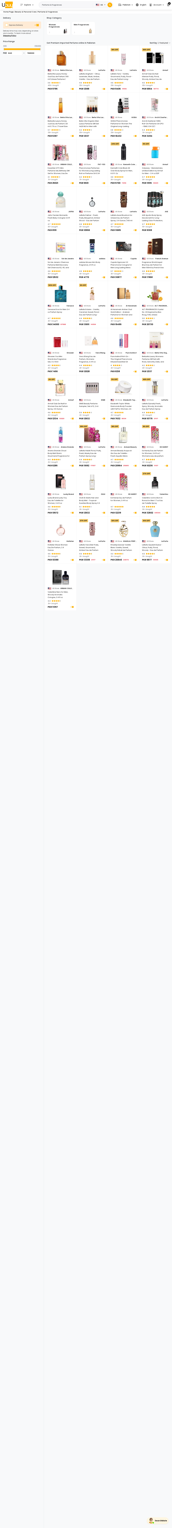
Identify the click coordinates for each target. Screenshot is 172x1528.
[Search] (110, 5)
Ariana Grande (67, 447)
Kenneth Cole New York (130, 164)
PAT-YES (101, 164)
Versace (70, 306)
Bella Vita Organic (161, 353)
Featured (164, 43)
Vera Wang (100, 353)
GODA (134, 117)
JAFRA (71, 212)
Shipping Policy (9, 35)
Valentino (164, 494)
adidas (102, 259)
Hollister (70, 541)
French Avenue (161, 259)
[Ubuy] (7, 4)
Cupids (133, 259)
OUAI (103, 494)
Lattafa (101, 70)
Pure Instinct (131, 353)
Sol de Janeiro (68, 259)
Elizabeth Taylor (130, 400)
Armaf (165, 70)
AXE (166, 212)
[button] (125, 5)
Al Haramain (131, 306)
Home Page (8, 12)
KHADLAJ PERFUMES (130, 541)
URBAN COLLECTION (67, 164)
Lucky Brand (68, 494)
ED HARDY (164, 447)
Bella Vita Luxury (67, 70)
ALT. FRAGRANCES (161, 306)
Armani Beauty (130, 447)
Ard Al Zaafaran (161, 117)
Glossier (70, 353)
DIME (103, 400)
